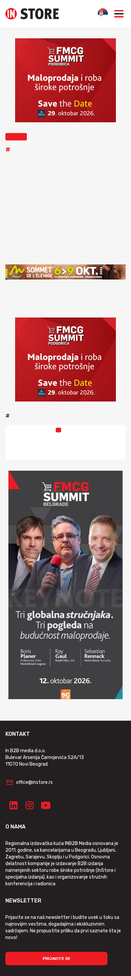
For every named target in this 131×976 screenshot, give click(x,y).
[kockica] (65, 80)
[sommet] (65, 271)
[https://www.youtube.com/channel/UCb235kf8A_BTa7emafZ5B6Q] (46, 805)
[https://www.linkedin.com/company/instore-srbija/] (13, 805)
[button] (16, 136)
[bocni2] (65, 585)
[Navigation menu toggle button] (119, 13)
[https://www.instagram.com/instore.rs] (29, 805)
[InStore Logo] (32, 13)
